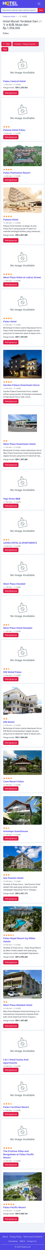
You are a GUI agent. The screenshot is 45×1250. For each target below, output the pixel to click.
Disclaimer (13, 1241)
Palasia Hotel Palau (14, 130)
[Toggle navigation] (39, 3)
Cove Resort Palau (13, 781)
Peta (5, 49)
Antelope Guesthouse (15, 831)
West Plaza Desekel (14, 583)
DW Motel (8, 721)
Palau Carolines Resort (16, 1107)
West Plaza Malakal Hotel (17, 1005)
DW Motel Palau (12, 672)
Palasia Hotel (10, 219)
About (5, 1236)
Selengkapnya (11, 93)
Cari (41, 10)
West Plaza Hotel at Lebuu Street (22, 277)
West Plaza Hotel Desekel (17, 627)
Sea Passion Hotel (13, 877)
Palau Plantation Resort (16, 172)
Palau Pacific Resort (14, 1207)
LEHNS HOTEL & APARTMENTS (20, 542)
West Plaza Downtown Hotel (19, 444)
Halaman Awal (9, 16)
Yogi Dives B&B (11, 498)
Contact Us (31, 1241)
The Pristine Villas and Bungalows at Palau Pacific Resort (18, 1154)
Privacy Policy (15, 1236)
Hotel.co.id (25, 1247)
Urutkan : (24, 44)
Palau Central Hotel (14, 81)
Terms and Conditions (32, 1236)
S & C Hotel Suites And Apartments (15, 1061)
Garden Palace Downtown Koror (21, 385)
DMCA (22, 1241)
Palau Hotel (9, 321)
